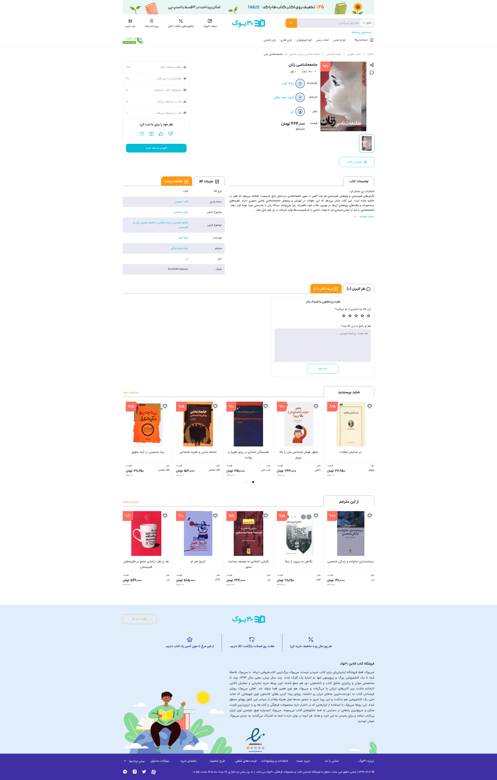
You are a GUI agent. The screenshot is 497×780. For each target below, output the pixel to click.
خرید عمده (303, 761)
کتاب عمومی (354, 54)
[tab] (209, 181)
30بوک (370, 54)
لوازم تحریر (339, 40)
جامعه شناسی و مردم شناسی (304, 54)
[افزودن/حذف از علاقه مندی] (370, 406)
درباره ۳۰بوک (366, 761)
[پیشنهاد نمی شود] (170, 133)
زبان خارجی (270, 40)
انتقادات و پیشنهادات (274, 761)
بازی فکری (286, 40)
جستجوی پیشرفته (361, 32)
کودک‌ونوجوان (304, 40)
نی (292, 111)
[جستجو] (291, 23)
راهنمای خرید (188, 761)
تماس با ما (332, 761)
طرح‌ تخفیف (217, 761)
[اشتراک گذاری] (371, 65)
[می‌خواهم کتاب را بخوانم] (151, 133)
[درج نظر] (371, 73)
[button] (128, 443)
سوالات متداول (159, 761)
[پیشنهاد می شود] (161, 133)
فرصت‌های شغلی (246, 761)
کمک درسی (322, 40)
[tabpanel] (174, 230)
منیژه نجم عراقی (284, 97)
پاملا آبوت (287, 83)
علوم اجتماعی (333, 54)
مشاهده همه (131, 392)
